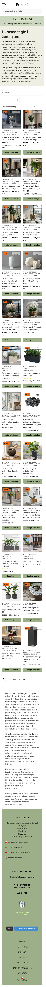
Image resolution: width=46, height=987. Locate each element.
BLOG (22, 957)
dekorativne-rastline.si (18, 842)
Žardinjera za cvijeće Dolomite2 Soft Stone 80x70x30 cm (10, 375)
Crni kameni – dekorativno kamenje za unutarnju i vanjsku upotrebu (32, 423)
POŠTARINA (22, 947)
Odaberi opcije (33, 199)
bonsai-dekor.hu (15, 858)
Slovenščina (22, 980)
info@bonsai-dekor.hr (25, 877)
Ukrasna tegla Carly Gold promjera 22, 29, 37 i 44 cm (32, 188)
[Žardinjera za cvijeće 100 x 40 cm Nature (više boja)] (11, 543)
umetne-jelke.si (15, 847)
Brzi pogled (16, 112)
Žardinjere (7, 370)
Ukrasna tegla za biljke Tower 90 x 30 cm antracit (32, 659)
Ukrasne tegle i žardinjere (8, 180)
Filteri (8, 92)
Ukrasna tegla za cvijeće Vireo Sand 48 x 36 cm (11, 422)
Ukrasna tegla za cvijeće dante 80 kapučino (8, 517)
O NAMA (22, 941)
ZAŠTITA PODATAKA (22, 968)
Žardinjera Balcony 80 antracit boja (32, 374)
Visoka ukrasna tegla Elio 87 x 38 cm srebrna (10, 139)
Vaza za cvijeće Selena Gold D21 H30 (11, 654)
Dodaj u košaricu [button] (11, 152)
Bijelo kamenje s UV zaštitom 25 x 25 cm (31, 609)
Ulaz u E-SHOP (22, 19)
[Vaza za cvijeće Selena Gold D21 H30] (11, 635)
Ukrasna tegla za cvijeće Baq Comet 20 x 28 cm (11, 471)
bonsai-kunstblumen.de (19, 852)
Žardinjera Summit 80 (32, 561)
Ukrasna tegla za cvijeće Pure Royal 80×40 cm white (9, 281)
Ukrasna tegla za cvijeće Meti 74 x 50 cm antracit (31, 471)
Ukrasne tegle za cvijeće (11, 465)
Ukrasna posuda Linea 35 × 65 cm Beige (11, 187)
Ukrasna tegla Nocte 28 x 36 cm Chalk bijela (31, 281)
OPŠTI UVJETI (22, 963)
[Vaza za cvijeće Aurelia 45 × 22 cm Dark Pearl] (32, 308)
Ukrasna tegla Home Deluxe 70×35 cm (31, 233)
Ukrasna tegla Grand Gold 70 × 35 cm (10, 233)
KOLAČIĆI (22, 973)
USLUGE (22, 952)
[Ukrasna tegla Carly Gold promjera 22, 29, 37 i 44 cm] (32, 167)
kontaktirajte (8, 79)
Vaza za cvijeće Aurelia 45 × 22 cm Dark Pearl (32, 328)
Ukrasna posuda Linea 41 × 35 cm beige (32, 138)
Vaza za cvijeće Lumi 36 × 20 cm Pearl (10, 328)
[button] (40, 4)
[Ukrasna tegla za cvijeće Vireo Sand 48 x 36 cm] (11, 401)
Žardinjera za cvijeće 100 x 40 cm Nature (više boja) (10, 563)
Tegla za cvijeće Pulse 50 (11, 611)
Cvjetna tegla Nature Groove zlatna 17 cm (31, 516)
